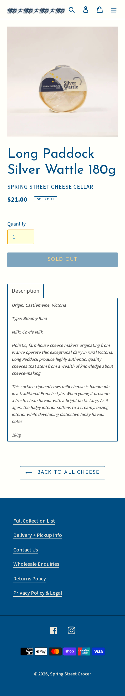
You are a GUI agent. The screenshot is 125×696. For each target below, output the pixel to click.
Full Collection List (34, 520)
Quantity (16, 224)
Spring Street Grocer (70, 674)
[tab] (25, 291)
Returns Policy (29, 578)
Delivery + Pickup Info (37, 535)
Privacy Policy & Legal (37, 592)
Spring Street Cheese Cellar (50, 186)
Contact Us (25, 549)
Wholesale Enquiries (36, 563)
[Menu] (114, 9)
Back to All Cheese (67, 472)
